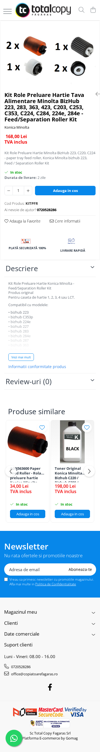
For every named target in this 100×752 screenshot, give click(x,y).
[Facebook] (50, 687)
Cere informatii (67, 221)
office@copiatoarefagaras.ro (34, 673)
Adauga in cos (65, 190)
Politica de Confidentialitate (55, 584)
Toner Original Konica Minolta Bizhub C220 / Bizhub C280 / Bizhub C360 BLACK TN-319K (72, 474)
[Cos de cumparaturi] (93, 10)
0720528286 (20, 666)
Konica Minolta (16, 127)
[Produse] (7, 12)
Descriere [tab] (22, 268)
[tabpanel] (50, 54)
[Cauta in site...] (81, 10)
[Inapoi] (95, 94)
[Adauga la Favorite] (42, 427)
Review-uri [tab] (29, 381)
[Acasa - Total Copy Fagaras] (43, 10)
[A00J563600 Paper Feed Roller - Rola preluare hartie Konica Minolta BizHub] (27, 441)
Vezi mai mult (21, 357)
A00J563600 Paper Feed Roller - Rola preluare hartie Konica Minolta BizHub (25, 474)
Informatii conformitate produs (37, 366)
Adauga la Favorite (24, 221)
